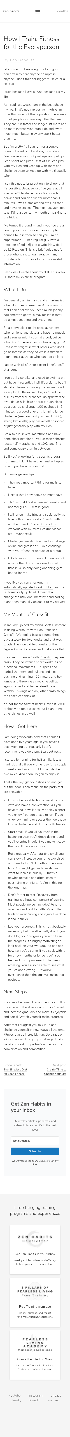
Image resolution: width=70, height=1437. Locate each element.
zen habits (11, 11)
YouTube (14, 1395)
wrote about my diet (35, 272)
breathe (62, 11)
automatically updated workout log (28, 587)
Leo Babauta (22, 60)
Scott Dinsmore (55, 625)
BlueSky (16, 1400)
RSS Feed (54, 1400)
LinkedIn (34, 1400)
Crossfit (45, 657)
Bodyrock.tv (47, 524)
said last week (20, 105)
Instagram (36, 1395)
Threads (56, 1395)
